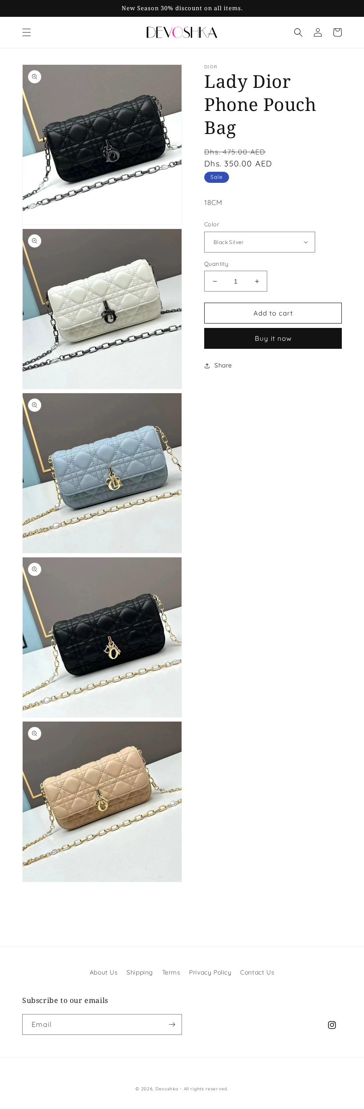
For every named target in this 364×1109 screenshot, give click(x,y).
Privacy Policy (210, 972)
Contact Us (257, 972)
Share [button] (223, 365)
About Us (104, 972)
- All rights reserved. (204, 1089)
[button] (26, 32)
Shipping (140, 972)
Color (211, 224)
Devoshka (166, 1089)
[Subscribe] (172, 1024)
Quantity (216, 263)
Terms (171, 972)
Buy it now (273, 338)
